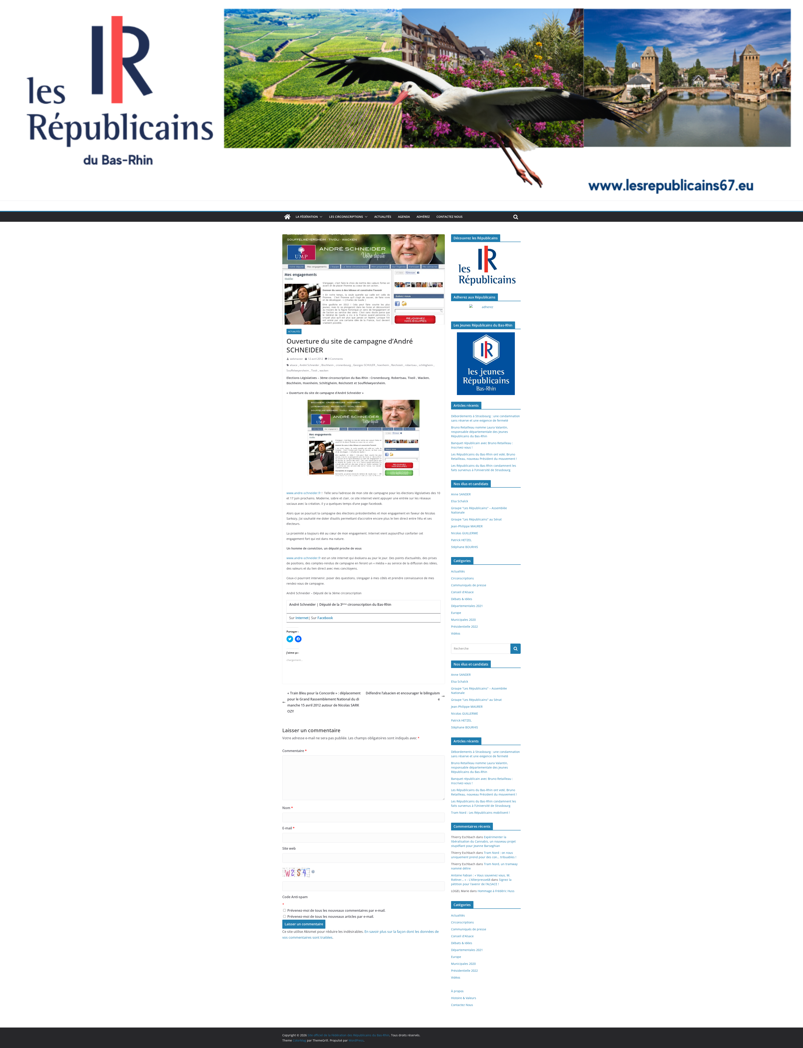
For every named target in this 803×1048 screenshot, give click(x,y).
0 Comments (335, 359)
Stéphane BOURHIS (464, 547)
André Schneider (309, 365)
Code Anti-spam (295, 897)
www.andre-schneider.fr (303, 493)
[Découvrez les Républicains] (486, 266)
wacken (324, 370)
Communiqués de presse (468, 585)
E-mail (288, 828)
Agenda (404, 217)
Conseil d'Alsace (462, 592)
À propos (457, 991)
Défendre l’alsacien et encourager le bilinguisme (403, 696)
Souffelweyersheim (297, 370)
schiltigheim (426, 365)
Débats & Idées (461, 599)
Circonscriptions (462, 578)
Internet (301, 618)
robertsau (411, 365)
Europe (456, 613)
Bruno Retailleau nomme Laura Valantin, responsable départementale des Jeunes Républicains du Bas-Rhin (479, 431)
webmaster (296, 359)
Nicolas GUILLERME (464, 533)
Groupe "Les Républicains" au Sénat (476, 519)
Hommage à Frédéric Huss (496, 891)
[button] (320, 217)
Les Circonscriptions (346, 217)
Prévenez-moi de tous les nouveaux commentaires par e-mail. (336, 910)
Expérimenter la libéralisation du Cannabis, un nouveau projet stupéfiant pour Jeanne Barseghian (483, 841)
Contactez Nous (449, 217)
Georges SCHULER (364, 365)
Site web (289, 848)
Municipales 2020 (463, 620)
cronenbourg (343, 365)
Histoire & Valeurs (463, 998)
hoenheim (383, 365)
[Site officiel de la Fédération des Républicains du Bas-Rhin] (401, 3)
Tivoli (314, 370)
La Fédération (307, 217)
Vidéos (455, 633)
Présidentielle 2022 (464, 627)
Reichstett (397, 365)
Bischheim (327, 365)
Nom (287, 808)
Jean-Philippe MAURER (467, 526)
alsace (293, 365)
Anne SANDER (461, 494)
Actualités (382, 217)
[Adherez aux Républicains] (486, 309)
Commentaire (294, 750)
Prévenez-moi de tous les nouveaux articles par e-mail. (330, 916)
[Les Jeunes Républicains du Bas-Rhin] (486, 363)
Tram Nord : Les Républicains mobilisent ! (480, 813)
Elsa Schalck (459, 501)
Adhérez (423, 217)
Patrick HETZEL (461, 540)
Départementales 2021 (467, 606)
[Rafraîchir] (313, 870)
